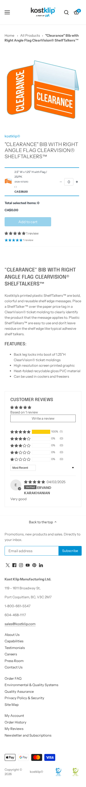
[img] (35, 482)
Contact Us (13, 667)
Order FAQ (13, 678)
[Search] (66, 12)
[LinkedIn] (41, 564)
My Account (14, 715)
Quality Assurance (19, 691)
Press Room (14, 661)
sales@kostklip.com (20, 624)
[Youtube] (28, 564)
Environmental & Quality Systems (31, 685)
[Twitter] (8, 564)
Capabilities (14, 641)
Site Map (12, 704)
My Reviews (14, 728)
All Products (30, 35)
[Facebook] (14, 564)
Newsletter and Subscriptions (28, 735)
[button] (15, 233)
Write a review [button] (43, 418)
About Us (12, 634)
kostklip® (12, 136)
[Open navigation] (7, 12)
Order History (15, 722)
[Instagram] (21, 564)
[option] (43, 89)
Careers (11, 654)
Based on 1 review (24, 412)
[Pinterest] (34, 564)
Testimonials (15, 648)
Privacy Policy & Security (24, 698)
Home (9, 35)
